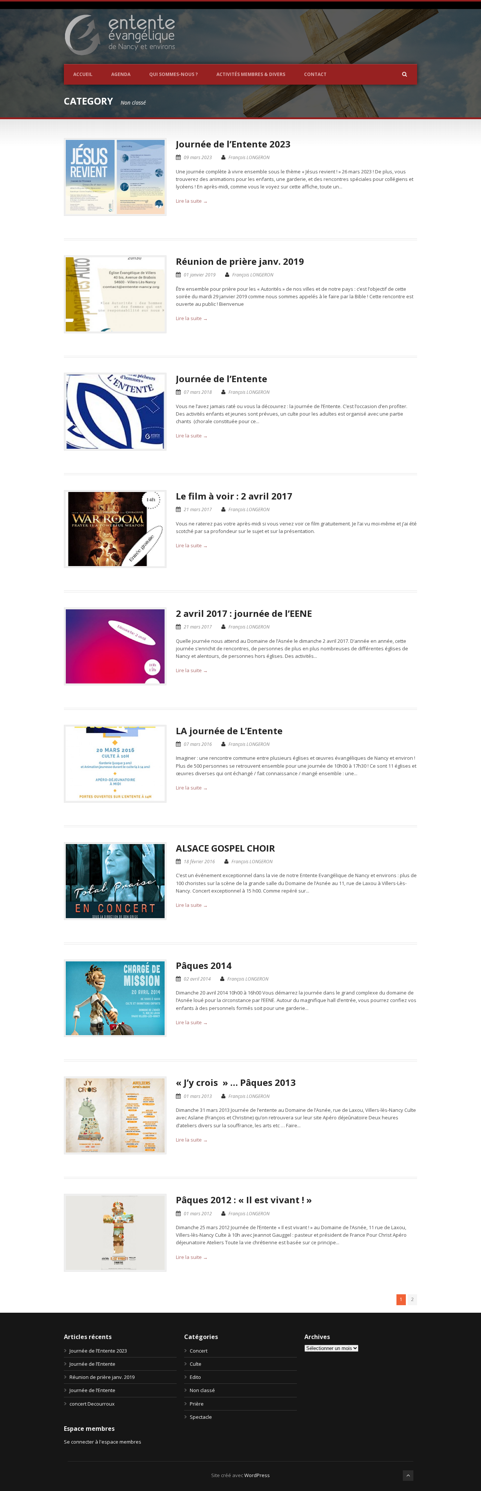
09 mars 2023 (198, 157)
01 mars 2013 (198, 1096)
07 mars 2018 (198, 392)
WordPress (257, 1475)
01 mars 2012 (198, 1213)
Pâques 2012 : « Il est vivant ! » (244, 1199)
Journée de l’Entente (221, 378)
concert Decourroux (92, 1403)
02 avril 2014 (197, 979)
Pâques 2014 (203, 965)
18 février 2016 (199, 861)
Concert (198, 1350)
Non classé (202, 1390)
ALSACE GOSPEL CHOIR (225, 848)
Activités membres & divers (250, 74)
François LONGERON (248, 157)
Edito (195, 1377)
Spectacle (201, 1417)
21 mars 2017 (198, 509)
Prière (197, 1403)
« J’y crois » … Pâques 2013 (236, 1082)
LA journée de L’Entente (229, 730)
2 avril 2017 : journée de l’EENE (244, 613)
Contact (315, 74)
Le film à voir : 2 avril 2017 (234, 496)
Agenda (120, 74)
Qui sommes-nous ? (173, 74)
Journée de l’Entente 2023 (233, 144)
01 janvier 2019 (200, 275)
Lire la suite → (192, 200)
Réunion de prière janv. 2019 (240, 261)
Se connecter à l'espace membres (102, 1441)
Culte (195, 1363)
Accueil (82, 74)
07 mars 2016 (198, 744)
